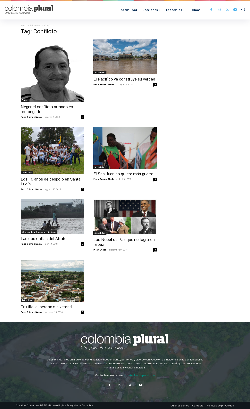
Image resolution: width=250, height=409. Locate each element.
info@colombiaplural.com (139, 375)
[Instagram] (219, 10)
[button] (243, 9)
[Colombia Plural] (35, 9)
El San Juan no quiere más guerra (123, 174)
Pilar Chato (99, 249)
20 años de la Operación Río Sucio (39, 232)
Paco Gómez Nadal (32, 116)
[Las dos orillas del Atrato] (52, 216)
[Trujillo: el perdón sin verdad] (52, 281)
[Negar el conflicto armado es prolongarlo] (52, 70)
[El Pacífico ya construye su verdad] (125, 56)
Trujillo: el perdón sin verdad (46, 307)
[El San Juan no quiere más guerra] (125, 148)
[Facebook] (211, 10)
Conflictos (27, 172)
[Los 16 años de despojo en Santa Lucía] (52, 150)
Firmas (25, 100)
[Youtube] (235, 10)
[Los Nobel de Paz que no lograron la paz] (125, 217)
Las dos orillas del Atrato (44, 238)
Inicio (24, 25)
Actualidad (100, 72)
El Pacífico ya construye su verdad (124, 79)
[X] (227, 10)
